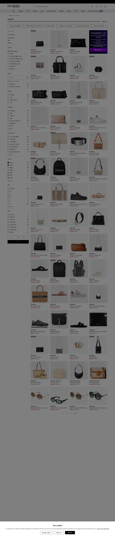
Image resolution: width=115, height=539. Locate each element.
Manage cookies (46, 532)
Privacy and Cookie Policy (103, 528)
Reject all (58, 532)
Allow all (70, 532)
